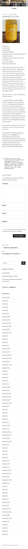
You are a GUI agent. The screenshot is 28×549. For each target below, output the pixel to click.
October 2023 (6, 400)
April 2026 (5, 310)
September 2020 (7, 518)
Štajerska (20, 164)
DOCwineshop (19, 159)
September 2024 (7, 365)
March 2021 (5, 499)
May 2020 (5, 531)
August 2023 (5, 406)
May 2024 (5, 377)
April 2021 (5, 496)
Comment (5, 183)
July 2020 (4, 524)
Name (4, 205)
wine (19, 167)
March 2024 (5, 384)
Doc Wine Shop (15, 158)
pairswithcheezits (11, 162)
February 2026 (6, 316)
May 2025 (5, 339)
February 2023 (6, 425)
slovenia (13, 164)
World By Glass (12, 2)
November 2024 (6, 358)
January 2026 (5, 320)
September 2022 (7, 441)
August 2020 (5, 521)
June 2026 (5, 304)
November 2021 (6, 473)
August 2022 (5, 444)
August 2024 (5, 368)
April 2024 (5, 380)
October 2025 (6, 329)
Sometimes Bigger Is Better (10, 276)
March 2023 (5, 422)
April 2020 (5, 534)
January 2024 (5, 390)
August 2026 (5, 297)
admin (15, 14)
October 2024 (6, 361)
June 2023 (5, 412)
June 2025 (5, 336)
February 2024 (6, 387)
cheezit (7, 158)
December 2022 (6, 432)
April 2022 (5, 457)
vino (15, 167)
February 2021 (6, 502)
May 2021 (5, 492)
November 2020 (6, 512)
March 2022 (5, 461)
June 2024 (5, 374)
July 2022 (4, 448)
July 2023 (4, 409)
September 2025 (7, 333)
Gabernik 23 (9, 161)
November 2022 (6, 435)
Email (4, 213)
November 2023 (6, 397)
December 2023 (6, 393)
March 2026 (5, 313)
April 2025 (5, 342)
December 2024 (6, 355)
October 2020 (6, 515)
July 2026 (4, 300)
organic (16, 161)
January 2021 (5, 505)
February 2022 (6, 464)
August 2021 (5, 483)
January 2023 (5, 429)
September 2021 (6, 480)
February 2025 (6, 348)
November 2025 (6, 326)
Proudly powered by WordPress (10, 545)
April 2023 (5, 419)
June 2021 (5, 489)
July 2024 (4, 371)
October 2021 (6, 476)
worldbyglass (9, 168)
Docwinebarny (9, 159)
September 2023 (7, 403)
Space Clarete (6, 273)
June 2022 (5, 451)
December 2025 (6, 323)
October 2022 (6, 438)
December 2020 (6, 508)
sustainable (9, 165)
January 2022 (5, 467)
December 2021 (6, 470)
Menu (14, 8)
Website (4, 221)
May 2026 (5, 307)
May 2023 (5, 416)
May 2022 (5, 454)
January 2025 (5, 352)
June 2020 (5, 528)
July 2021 (4, 486)
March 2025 (5, 345)
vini (12, 167)
